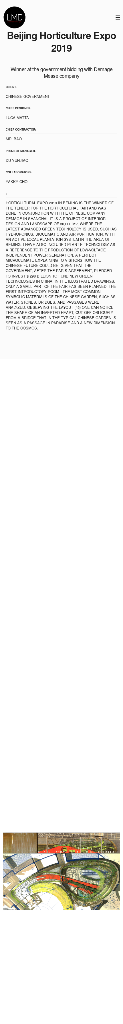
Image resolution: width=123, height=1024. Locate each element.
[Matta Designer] (14, 17)
